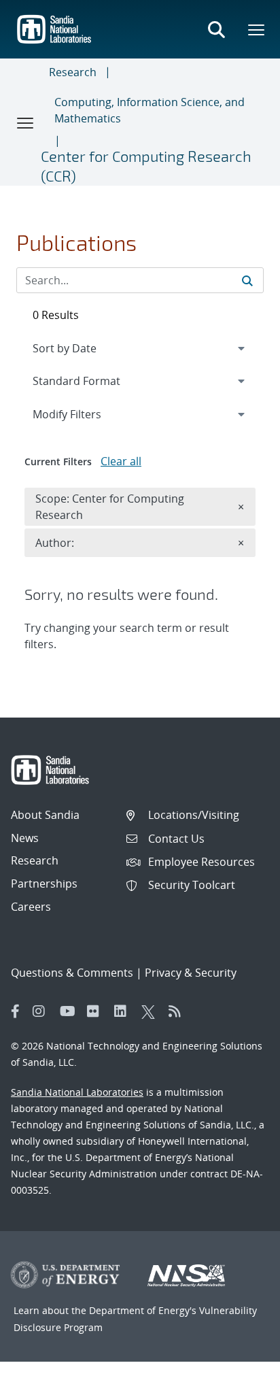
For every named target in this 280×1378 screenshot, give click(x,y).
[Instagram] (43, 1011)
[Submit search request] (247, 280)
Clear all (121, 461)
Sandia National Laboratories (77, 1092)
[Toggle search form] (216, 29)
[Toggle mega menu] (257, 29)
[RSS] (179, 1011)
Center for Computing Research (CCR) (146, 165)
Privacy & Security (191, 972)
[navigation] (140, 348)
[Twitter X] (151, 1011)
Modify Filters (85, 414)
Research (73, 72)
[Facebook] (15, 1011)
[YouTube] (70, 1011)
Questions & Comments (72, 972)
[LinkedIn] (124, 1011)
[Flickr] (97, 1011)
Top (239, 1362)
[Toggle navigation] (26, 122)
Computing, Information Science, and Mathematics (149, 110)
